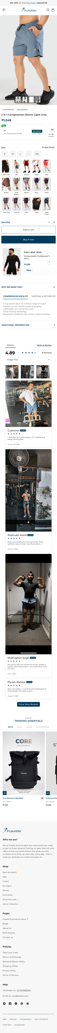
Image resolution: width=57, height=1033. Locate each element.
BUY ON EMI (37, 131)
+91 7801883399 (23, 990)
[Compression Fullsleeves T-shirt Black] (12, 261)
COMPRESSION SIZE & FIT (15, 296)
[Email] (27, 1003)
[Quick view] (42, 798)
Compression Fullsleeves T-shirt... (37, 257)
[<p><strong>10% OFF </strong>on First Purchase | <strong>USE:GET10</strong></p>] (28, 2)
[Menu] (4, 10)
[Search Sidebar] (47, 10)
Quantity (5, 222)
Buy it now (28, 239)
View (28, 270)
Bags (10, 727)
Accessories (42, 727)
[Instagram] (4, 1003)
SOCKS (29, 727)
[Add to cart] (5, 793)
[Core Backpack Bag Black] (24, 763)
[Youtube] (16, 1003)
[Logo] (28, 10)
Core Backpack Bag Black (13, 798)
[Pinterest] (22, 1003)
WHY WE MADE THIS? (12, 287)
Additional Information (28, 325)
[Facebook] (10, 1003)
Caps (19, 727)
